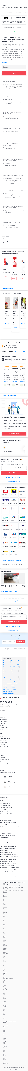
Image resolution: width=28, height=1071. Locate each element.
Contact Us (2, 755)
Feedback (2, 757)
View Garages (6, 276)
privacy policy (18, 638)
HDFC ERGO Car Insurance (9, 687)
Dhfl (4, 270)
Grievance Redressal (5, 738)
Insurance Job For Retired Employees (8, 876)
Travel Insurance (4, 727)
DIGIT (3, 12)
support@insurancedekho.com (12, 705)
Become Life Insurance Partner (7, 865)
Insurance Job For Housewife (7, 871)
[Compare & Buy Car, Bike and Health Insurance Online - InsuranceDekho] (9, 698)
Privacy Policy (3, 736)
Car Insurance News (12, 591)
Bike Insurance (3, 715)
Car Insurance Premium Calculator (11, 664)
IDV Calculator (3, 809)
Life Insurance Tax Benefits (6, 852)
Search (14, 73)
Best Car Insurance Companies (7, 816)
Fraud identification (4, 759)
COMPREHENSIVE (18, 12)
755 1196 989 (6, 707)
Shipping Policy (3, 742)
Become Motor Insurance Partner (7, 861)
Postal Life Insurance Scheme (7, 840)
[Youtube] (4, 702)
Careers (2, 770)
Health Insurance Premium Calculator (9, 831)
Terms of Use (3, 744)
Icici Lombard (23, 271)
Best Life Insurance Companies (7, 848)
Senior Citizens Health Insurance (7, 835)
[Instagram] (6, 702)
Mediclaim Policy (4, 824)
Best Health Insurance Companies (8, 822)
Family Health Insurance (6, 833)
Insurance (6, 3)
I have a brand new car (13, 481)
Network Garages (7, 288)
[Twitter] (11, 702)
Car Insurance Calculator (6, 805)
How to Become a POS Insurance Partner (9, 867)
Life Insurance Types (5, 842)
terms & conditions (10, 638)
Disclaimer (2, 761)
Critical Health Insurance (6, 829)
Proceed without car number (13, 477)
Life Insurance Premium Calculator (8, 854)
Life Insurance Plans (4, 850)
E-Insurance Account (5, 749)
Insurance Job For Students (6, 874)
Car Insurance (6, 660)
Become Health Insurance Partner (8, 863)
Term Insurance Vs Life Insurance (8, 846)
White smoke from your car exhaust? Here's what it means (10, 586)
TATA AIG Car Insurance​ (8, 685)
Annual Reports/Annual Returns (7, 764)
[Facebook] (1, 702)
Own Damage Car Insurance (7, 811)
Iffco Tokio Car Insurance (9, 691)
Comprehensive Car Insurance (10, 670)
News (4, 6)
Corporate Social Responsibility (7, 772)
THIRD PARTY (9, 12)
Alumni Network (3, 768)
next (7, 238)
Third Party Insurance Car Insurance (11, 675)
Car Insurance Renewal (8, 662)
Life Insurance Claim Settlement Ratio (9, 844)
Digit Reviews (11, 395)
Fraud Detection (3, 740)
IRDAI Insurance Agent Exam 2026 (8, 869)
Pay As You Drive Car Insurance (10, 677)
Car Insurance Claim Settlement (11, 666)
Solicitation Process (4, 766)
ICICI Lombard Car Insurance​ (10, 683)
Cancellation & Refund (5, 746)
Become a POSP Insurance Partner (8, 859)
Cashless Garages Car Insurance (11, 679)
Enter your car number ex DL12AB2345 (12, 468)
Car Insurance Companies (14, 560)
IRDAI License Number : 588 (13, 886)
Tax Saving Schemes (5, 729)
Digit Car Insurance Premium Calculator (15, 318)
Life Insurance (3, 719)
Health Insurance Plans (5, 820)
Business (2, 725)
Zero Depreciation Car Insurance (11, 673)
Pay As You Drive (8, 451)
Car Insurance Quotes (16, 660)
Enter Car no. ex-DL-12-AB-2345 (9, 641)
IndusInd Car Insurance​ (8, 693)
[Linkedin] (9, 702)
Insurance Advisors (19, 3)
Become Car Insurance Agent (10, 601)
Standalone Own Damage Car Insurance (12, 681)
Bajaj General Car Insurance (9, 689)
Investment (2, 723)
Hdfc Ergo (13, 271)
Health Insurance (4, 717)
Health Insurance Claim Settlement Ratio (9, 827)
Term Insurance (3, 721)
